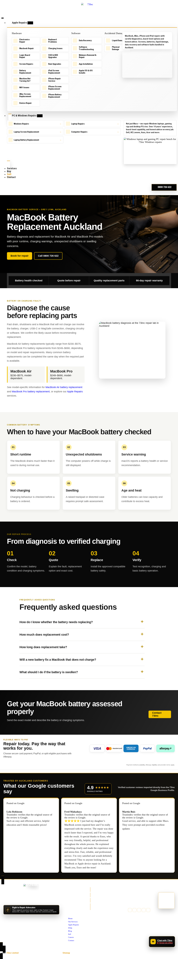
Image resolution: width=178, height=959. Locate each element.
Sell (70, 906)
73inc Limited (12, 953)
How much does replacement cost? (44, 634)
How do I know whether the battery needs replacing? (56, 622)
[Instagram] (139, 910)
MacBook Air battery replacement (63, 387)
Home (70, 891)
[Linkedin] (148, 910)
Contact (71, 913)
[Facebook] (130, 910)
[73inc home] (31, 888)
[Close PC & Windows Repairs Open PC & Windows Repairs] (40, 115)
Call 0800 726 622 (48, 255)
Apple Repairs (75, 391)
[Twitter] (134, 910)
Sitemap (66, 953)
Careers (71, 909)
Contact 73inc (156, 714)
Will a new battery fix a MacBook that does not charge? (57, 659)
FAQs (70, 900)
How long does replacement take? (43, 647)
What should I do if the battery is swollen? (48, 672)
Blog (70, 903)
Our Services (74, 894)
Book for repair (20, 255)
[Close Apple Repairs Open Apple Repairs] (30, 22)
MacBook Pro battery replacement (31, 391)
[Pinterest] (144, 910)
